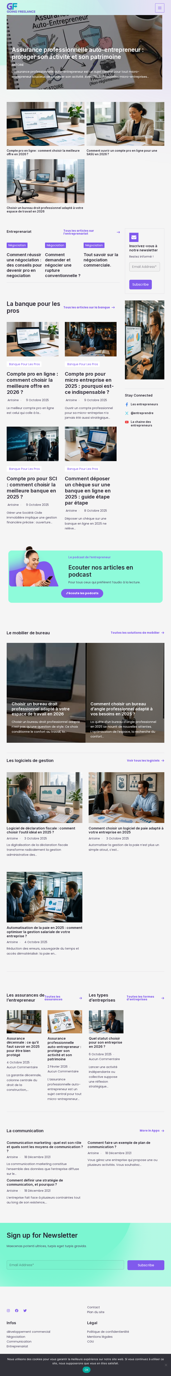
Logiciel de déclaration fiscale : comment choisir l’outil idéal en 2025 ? (41, 830)
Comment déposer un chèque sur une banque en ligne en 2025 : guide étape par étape (88, 491)
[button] (91, 232)
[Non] (166, 1365)
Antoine (13, 400)
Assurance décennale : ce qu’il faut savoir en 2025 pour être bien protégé (23, 1046)
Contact (93, 1307)
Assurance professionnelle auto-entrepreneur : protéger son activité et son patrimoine (64, 1048)
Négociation (17, 245)
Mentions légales (100, 1337)
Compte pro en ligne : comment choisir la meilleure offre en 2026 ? (32, 383)
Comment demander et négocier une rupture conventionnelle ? (62, 265)
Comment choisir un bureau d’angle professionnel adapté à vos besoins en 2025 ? (122, 708)
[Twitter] (25, 1310)
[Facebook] (16, 1310)
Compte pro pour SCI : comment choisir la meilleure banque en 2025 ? (32, 488)
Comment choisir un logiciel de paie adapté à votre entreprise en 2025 (126, 830)
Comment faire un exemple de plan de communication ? (119, 1145)
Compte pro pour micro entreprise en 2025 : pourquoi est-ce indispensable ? (89, 383)
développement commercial (28, 1332)
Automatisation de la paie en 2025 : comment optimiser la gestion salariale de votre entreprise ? (44, 932)
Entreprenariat (17, 1346)
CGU (90, 1341)
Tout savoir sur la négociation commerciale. (101, 260)
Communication (19, 1341)
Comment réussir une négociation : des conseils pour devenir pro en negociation (24, 265)
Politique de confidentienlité (108, 1332)
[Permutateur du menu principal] (159, 8)
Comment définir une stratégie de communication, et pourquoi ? (35, 1182)
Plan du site (95, 1312)
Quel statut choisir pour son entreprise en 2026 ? (105, 1042)
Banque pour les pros (24, 364)
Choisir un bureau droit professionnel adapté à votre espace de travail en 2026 (41, 708)
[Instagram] (8, 1310)
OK (87, 1369)
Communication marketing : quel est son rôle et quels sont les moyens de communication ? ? (45, 1147)
